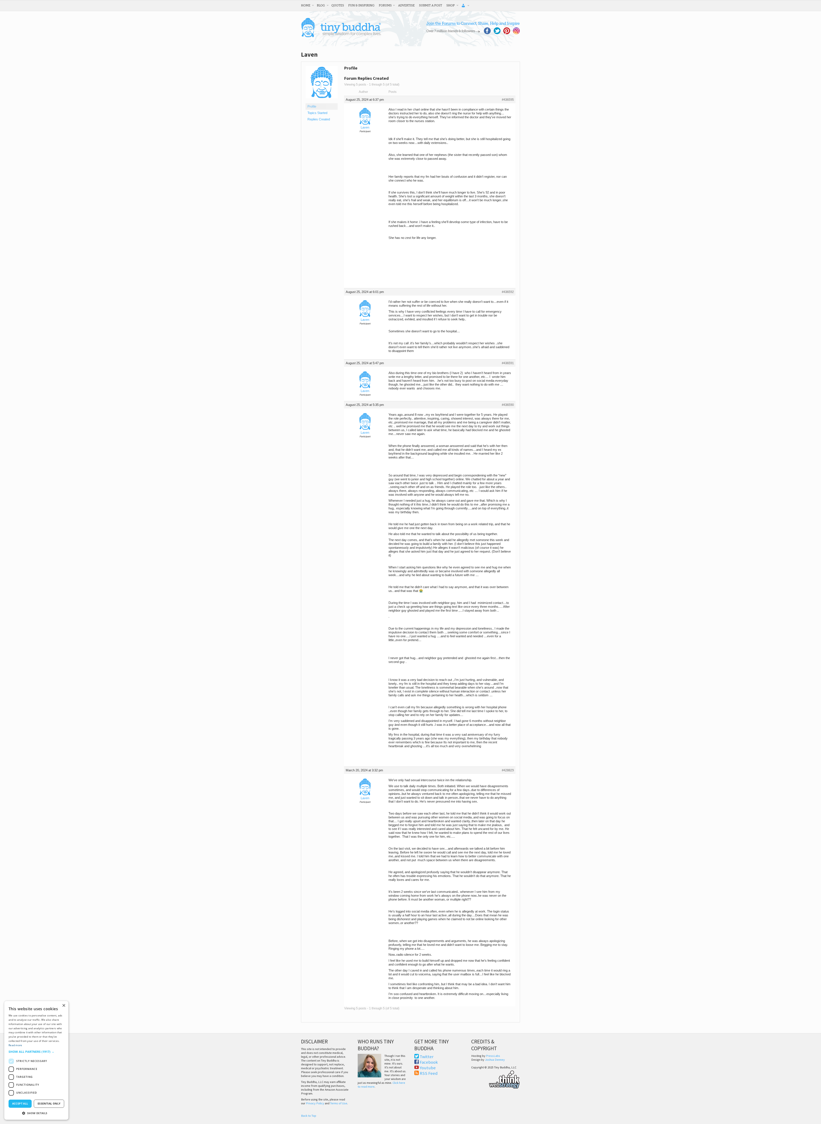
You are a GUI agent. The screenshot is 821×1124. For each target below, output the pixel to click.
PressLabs (493, 1056)
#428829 (508, 770)
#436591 (508, 363)
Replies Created (318, 119)
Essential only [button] (49, 1103)
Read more (15, 1045)
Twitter (427, 1056)
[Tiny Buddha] (341, 36)
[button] (36, 1052)
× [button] (63, 1005)
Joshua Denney (495, 1060)
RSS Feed (429, 1073)
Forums (385, 5)
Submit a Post (430, 5)
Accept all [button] (20, 1103)
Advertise (406, 5)
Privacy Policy (315, 1103)
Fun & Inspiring (361, 5)
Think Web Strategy (495, 1079)
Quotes (337, 5)
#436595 (508, 99)
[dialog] (36, 1060)
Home (305, 5)
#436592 (508, 292)
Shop (450, 5)
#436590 (508, 405)
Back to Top (308, 1116)
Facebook (429, 1062)
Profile (311, 106)
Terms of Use (338, 1103)
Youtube (428, 1068)
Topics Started (317, 113)
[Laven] (322, 101)
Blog (321, 5)
